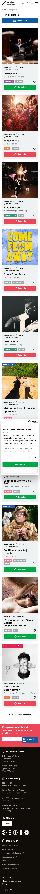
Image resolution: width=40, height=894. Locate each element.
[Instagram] (21, 832)
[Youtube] (10, 832)
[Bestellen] (20, 60)
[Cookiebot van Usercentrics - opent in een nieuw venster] (28, 421)
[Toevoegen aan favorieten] (34, 81)
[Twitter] (4, 832)
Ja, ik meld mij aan (29, 740)
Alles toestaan (20, 464)
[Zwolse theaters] (11, 3)
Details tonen (28, 458)
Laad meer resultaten (22, 714)
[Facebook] (15, 832)
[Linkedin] (26, 832)
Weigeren (20, 471)
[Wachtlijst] (20, 127)
